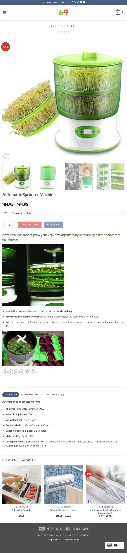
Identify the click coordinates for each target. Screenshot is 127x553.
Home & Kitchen (68, 26)
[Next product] (60, 32)
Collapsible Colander (21, 510)
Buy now (53, 224)
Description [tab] (11, 394)
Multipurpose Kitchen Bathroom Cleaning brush (105, 511)
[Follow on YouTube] (84, 2)
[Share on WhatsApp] (5, 371)
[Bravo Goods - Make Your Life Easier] (63, 12)
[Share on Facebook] (10, 371)
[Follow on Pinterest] (81, 2)
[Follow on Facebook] (72, 2)
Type (4, 213)
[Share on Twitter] (16, 371)
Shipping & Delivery (47, 535)
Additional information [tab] (35, 394)
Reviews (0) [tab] (58, 394)
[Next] (118, 99)
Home (53, 26)
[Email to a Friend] (21, 371)
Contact (85, 535)
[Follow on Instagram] (75, 2)
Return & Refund (69, 535)
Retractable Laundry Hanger (63, 510)
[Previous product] (66, 32)
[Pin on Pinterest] (27, 371)
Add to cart (30, 224)
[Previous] (8, 99)
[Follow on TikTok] (78, 2)
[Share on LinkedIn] (33, 371)
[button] (4, 12)
